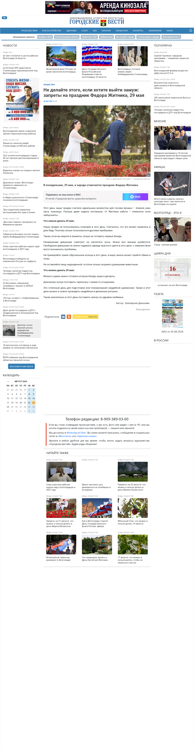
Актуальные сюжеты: (24, 37)
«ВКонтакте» (65, 436)
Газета (169, 30)
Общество (49, 84)
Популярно (163, 45)
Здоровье (71, 30)
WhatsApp (72, 432)
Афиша (159, 167)
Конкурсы (138, 30)
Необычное (122, 30)
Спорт (85, 30)
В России (161, 340)
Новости (10, 45)
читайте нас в (85, 316)
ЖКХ (95, 30)
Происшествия (29, 30)
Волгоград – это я (168, 213)
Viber (83, 432)
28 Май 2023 (48, 101)
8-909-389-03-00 (115, 419)
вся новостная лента (21, 366)
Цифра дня (162, 253)
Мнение (160, 121)
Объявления (154, 30)
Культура (106, 30)
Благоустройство (51, 30)
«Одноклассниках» (86, 436)
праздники (143, 309)
